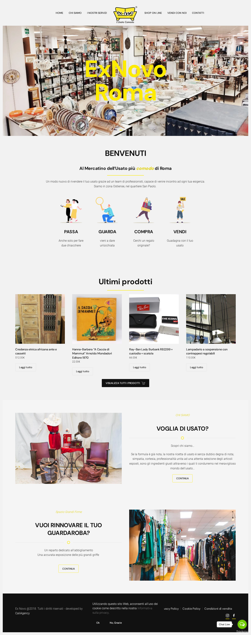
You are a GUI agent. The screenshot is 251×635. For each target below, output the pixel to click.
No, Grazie (116, 622)
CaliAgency (22, 613)
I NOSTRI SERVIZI (97, 13)
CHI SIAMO (75, 13)
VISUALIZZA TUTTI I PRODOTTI (123, 383)
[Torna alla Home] (125, 15)
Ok (97, 622)
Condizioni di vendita (218, 609)
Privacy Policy (169, 609)
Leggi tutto (25, 367)
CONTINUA (182, 478)
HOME (59, 13)
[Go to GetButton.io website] (242, 631)
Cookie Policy (191, 609)
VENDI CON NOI (177, 13)
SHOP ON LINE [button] (153, 13)
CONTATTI (198, 13)
